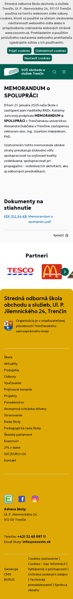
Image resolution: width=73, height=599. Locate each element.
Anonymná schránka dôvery (25, 409)
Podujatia (11, 370)
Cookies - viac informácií (46, 564)
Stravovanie (13, 415)
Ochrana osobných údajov (48, 574)
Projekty (10, 396)
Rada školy (12, 422)
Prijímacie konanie (18, 389)
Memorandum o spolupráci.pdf (40, 219)
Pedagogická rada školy (22, 428)
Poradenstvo (14, 402)
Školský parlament (18, 434)
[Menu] (64, 72)
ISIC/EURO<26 (15, 454)
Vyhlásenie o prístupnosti (47, 569)
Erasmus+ (11, 441)
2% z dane (12, 447)
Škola (8, 357)
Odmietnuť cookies (50, 51)
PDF (15, 216)
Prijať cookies (19, 51)
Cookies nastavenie (43, 558)
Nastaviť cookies (37, 58)
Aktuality (11, 363)
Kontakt (10, 460)
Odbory (10, 376)
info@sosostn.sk (36, 542)
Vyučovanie (12, 383)
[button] (54, 72)
